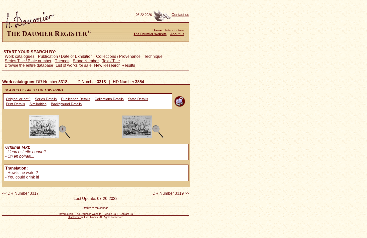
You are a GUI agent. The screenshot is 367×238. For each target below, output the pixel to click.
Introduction (174, 30)
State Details (138, 99)
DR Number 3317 (23, 193)
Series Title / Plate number (28, 61)
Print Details (15, 104)
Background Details (66, 104)
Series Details (46, 99)
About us (177, 34)
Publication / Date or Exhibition (65, 56)
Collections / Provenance (118, 56)
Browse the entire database (29, 65)
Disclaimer (74, 217)
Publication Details (75, 99)
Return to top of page (95, 207)
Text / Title (111, 61)
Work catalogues (19, 56)
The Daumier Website (150, 34)
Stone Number (86, 61)
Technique (153, 56)
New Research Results (114, 65)
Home (157, 30)
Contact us (180, 15)
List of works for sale (74, 65)
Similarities (37, 104)
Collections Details (109, 99)
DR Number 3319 (168, 193)
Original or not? (18, 99)
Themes (62, 61)
